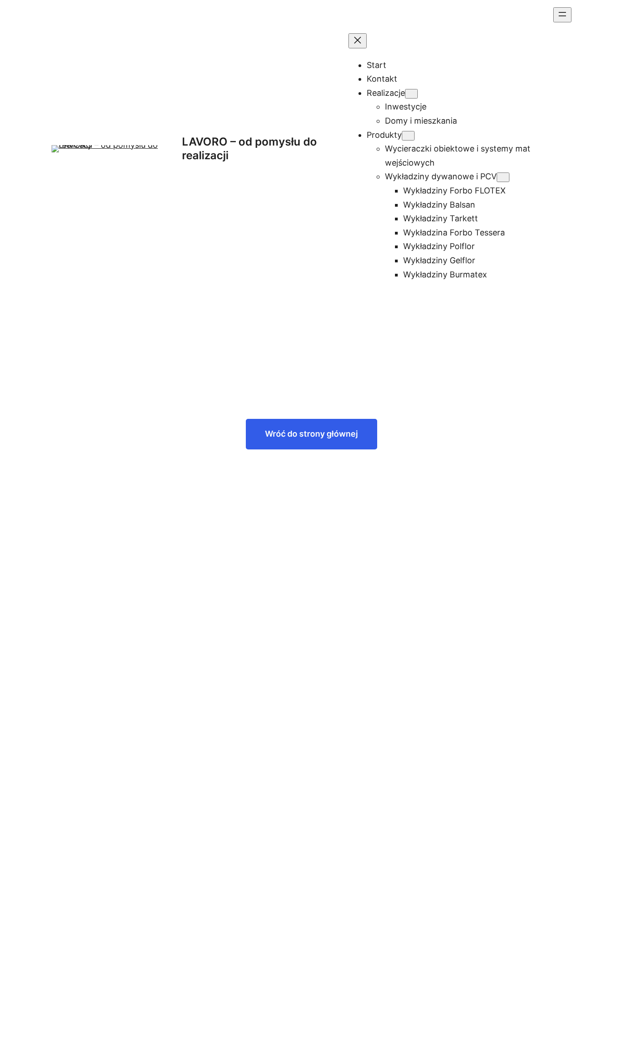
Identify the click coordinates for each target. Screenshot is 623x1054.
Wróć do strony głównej (311, 433)
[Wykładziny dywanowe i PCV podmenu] (503, 177)
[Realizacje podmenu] (411, 94)
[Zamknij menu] (357, 40)
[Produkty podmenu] (408, 136)
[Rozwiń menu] (562, 14)
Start (376, 65)
